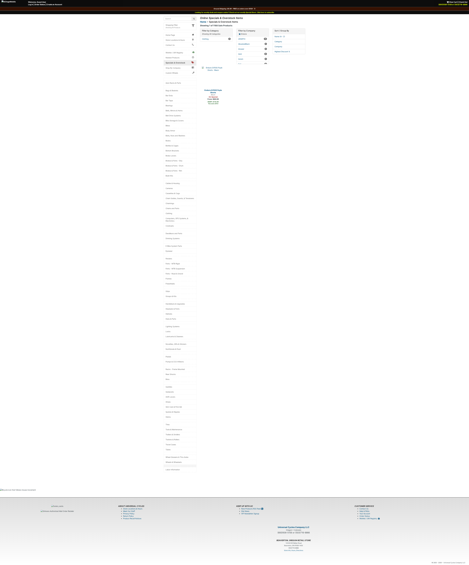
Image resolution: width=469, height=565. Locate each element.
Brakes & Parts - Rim (174, 171)
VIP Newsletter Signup (250, 514)
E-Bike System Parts (174, 246)
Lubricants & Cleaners (174, 336)
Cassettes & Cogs (173, 193)
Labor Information (173, 470)
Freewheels (170, 284)
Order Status (40, 4)
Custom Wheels (172, 73)
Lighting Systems (172, 326)
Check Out (463, 2)
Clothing (169, 213)
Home (203, 22)
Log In (30, 4)
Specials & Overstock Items (223, 22)
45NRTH (252, 39)
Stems (168, 417)
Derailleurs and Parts (174, 233)
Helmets (169, 314)
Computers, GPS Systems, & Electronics (177, 219)
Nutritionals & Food (173, 349)
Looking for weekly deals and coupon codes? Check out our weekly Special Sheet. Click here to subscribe (234, 12)
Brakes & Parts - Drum (174, 166)
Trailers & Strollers (173, 434)
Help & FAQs (364, 511)
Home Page (170, 35)
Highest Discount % (282, 51)
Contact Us (170, 45)
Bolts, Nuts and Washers (175, 136)
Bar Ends (169, 95)
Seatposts (170, 392)
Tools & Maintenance (174, 429)
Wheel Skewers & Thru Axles (177, 457)
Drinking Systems (173, 238)
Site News (245, 511)
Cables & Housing (173, 183)
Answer (252, 49)
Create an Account (54, 4)
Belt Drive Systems (173, 116)
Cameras (169, 188)
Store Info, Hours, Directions (293, 550)
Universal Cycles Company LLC (293, 527)
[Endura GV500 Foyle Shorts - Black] (213, 77)
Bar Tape (169, 101)
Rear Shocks (171, 374)
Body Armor (170, 131)
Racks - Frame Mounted (175, 369)
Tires (168, 424)
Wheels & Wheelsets (174, 462)
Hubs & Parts (171, 319)
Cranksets (170, 226)
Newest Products (172, 58)
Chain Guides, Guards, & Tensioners (180, 198)
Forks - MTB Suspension (175, 269)
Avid (252, 54)
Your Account (364, 514)
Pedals (168, 357)
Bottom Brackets (172, 151)
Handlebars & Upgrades (175, 304)
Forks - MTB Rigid (173, 264)
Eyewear (169, 251)
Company (278, 46)
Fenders (169, 259)
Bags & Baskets (172, 90)
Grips (168, 291)
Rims (167, 379)
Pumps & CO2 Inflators (175, 362)
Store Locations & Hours (175, 40)
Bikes (168, 126)
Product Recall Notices (132, 518)
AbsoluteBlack (252, 44)
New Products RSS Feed (251, 509)
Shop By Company (173, 68)
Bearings (169, 106)
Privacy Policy (128, 514)
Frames (168, 279)
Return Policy (128, 516)
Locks (168, 331)
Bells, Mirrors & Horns (174, 111)
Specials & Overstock (175, 63)
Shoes (168, 402)
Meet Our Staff (129, 511)
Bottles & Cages (172, 146)
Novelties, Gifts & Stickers (176, 344)
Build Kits (169, 176)
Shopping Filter (172, 25)
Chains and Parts (172, 208)
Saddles (169, 387)
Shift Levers (170, 397)
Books (168, 141)
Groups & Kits (171, 296)
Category (278, 41)
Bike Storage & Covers (175, 121)
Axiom (252, 59)
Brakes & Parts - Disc (174, 161)
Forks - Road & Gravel (174, 274)
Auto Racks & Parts (173, 83)
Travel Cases (171, 444)
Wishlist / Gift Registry (174, 53)
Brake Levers (171, 156)
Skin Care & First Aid (174, 407)
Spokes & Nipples (173, 412)
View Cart (453, 2)
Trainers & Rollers (172, 439)
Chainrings (170, 203)
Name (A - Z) (280, 36)
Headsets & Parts (172, 309)
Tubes (168, 450)
